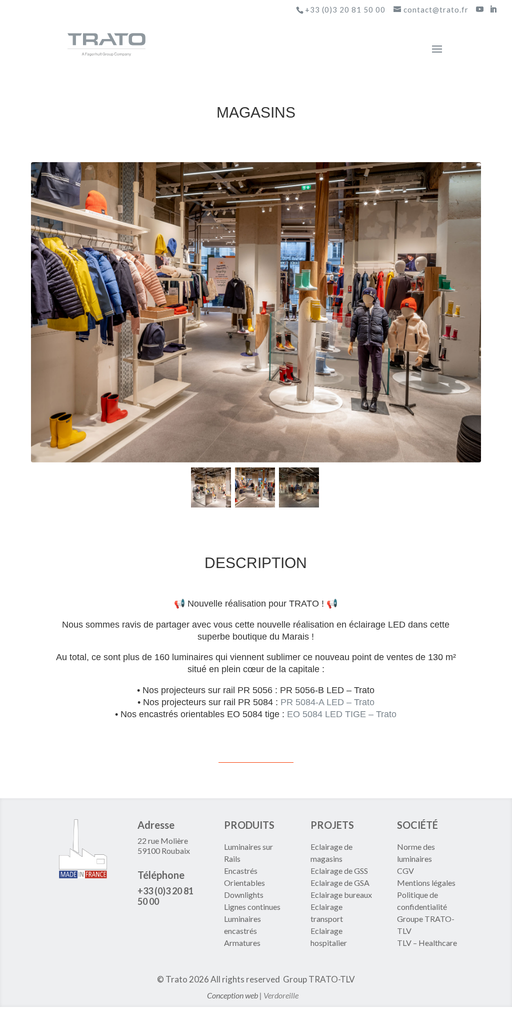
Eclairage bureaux (341, 894)
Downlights (244, 894)
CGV (405, 870)
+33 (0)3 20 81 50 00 (345, 9)
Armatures (242, 942)
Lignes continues (252, 906)
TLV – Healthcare (427, 942)
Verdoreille (281, 995)
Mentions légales (426, 882)
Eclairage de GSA (340, 882)
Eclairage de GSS (339, 870)
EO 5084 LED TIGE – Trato (341, 714)
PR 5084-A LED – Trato (327, 702)
